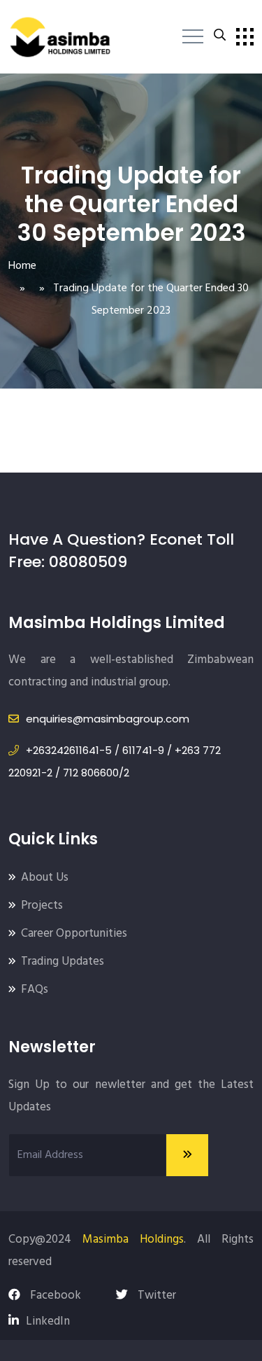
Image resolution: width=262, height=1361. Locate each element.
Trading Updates (62, 961)
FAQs (34, 989)
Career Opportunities (74, 933)
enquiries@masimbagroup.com (107, 718)
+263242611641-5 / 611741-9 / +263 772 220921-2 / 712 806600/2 (114, 761)
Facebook (54, 1295)
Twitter (155, 1295)
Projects (42, 905)
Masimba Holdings (133, 1239)
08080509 (88, 562)
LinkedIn (48, 1321)
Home (22, 266)
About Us (44, 877)
